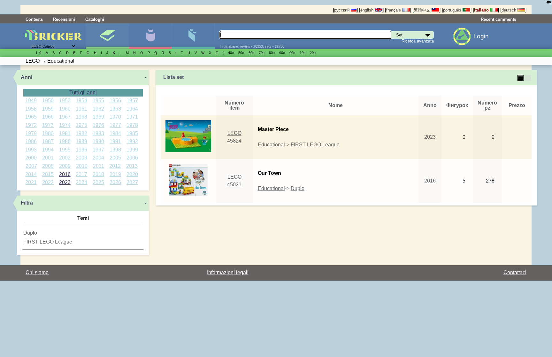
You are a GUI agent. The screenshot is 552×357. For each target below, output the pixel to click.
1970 (115, 117)
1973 (48, 125)
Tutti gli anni (83, 92)
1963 (115, 109)
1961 (81, 109)
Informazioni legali (228, 272)
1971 (132, 117)
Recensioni (64, 19)
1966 (48, 117)
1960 (65, 109)
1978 (132, 125)
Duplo (30, 233)
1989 (81, 141)
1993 (31, 149)
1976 (98, 125)
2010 (82, 166)
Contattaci (514, 272)
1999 (132, 149)
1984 (115, 133)
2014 (31, 174)
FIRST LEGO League (47, 241)
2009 (65, 166)
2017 (81, 174)
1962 (98, 109)
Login (481, 36)
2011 (98, 166)
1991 (115, 141)
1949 (31, 100)
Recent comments (498, 19)
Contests (34, 19)
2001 (48, 157)
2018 (98, 174)
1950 (48, 100)
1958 (31, 109)
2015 (48, 174)
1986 (31, 141)
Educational (271, 144)
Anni (26, 77)
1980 (48, 133)
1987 (48, 141)
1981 (65, 133)
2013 (132, 166)
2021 (31, 182)
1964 (132, 109)
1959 (48, 109)
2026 (115, 182)
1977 (115, 125)
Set (107, 36)
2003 (81, 157)
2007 (31, 166)
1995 (65, 149)
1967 (65, 117)
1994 (48, 149)
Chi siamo (37, 272)
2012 (115, 166)
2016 (65, 174)
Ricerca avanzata (418, 41)
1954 (81, 100)
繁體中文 (423, 10)
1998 (115, 149)
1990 (98, 141)
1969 (98, 117)
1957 (132, 100)
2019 (115, 174)
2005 (115, 157)
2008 (48, 166)
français (394, 10)
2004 (98, 157)
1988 (65, 141)
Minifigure (150, 36)
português (453, 10)
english (367, 10)
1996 (81, 149)
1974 (65, 125)
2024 (81, 182)
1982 (81, 133)
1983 (98, 133)
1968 (81, 117)
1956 (115, 100)
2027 (132, 182)
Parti (193, 36)
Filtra (27, 203)
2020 (132, 174)
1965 (31, 117)
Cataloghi (94, 19)
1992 (132, 141)
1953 (65, 100)
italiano (482, 10)
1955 (98, 100)
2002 (65, 157)
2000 (31, 157)
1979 (31, 133)
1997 (98, 149)
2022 (48, 182)
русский (342, 10)
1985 (132, 133)
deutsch (510, 10)
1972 (31, 125)
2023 (65, 182)
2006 (132, 157)
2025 (98, 182)
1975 (81, 125)
